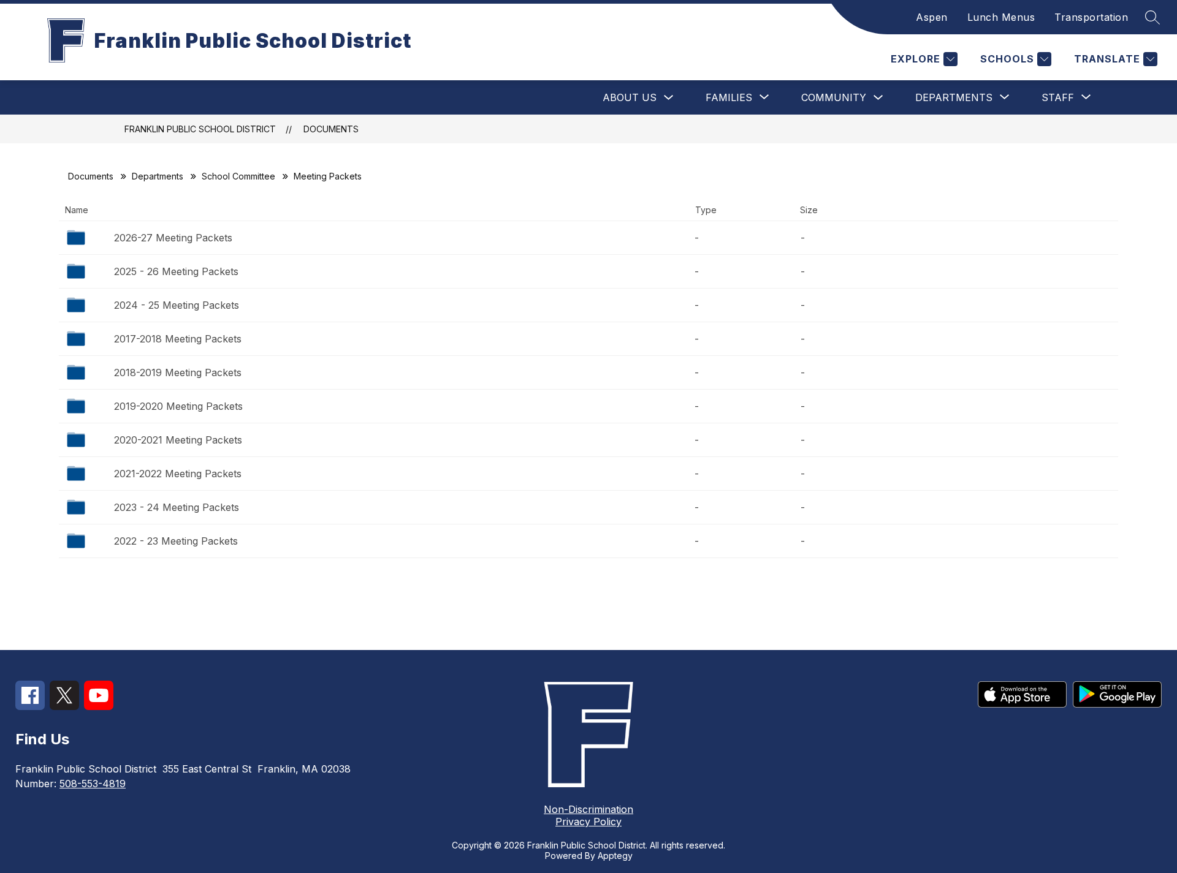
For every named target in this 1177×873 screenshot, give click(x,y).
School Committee (238, 176)
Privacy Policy (588, 821)
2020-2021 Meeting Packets (178, 440)
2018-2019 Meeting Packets (178, 372)
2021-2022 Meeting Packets (178, 473)
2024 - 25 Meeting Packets (176, 305)
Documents (331, 129)
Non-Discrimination (588, 809)
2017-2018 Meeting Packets (178, 339)
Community (833, 97)
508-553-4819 (92, 783)
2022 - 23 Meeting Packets (176, 541)
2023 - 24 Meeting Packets (176, 507)
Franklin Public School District (200, 129)
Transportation (1091, 17)
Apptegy (615, 855)
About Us (630, 97)
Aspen (932, 17)
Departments (157, 176)
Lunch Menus (1001, 17)
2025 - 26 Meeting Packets (176, 271)
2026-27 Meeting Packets (173, 238)
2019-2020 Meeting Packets (178, 406)
